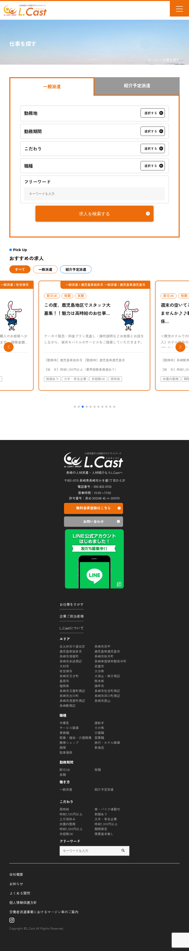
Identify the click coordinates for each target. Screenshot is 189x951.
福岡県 (64, 685)
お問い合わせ (93, 521)
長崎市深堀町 (69, 656)
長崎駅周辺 (68, 705)
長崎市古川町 (69, 695)
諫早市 (99, 685)
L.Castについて (72, 627)
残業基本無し (104, 833)
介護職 (99, 732)
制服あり (100, 814)
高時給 (64, 809)
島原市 (64, 680)
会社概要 (16, 874)
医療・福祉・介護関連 (76, 737)
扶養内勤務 (68, 824)
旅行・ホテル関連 (107, 742)
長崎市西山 (102, 700)
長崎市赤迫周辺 (71, 661)
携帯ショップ (69, 742)
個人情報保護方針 (23, 902)
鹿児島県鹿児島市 (107, 651)
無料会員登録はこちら (93, 507)
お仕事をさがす (72, 604)
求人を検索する (94, 213)
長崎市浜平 (102, 646)
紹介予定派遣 (104, 789)
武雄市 (99, 666)
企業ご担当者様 (72, 616)
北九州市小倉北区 (72, 646)
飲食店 (99, 747)
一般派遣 (66, 789)
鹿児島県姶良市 (71, 651)
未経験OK (66, 833)
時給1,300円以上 (106, 824)
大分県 (99, 671)
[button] (75, 407)
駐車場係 (66, 752)
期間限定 (100, 828)
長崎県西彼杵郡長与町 (110, 661)
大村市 (64, 666)
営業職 (99, 737)
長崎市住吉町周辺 (107, 690)
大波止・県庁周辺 (107, 676)
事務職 (64, 732)
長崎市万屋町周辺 (72, 690)
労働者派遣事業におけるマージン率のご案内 (43, 911)
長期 (63, 774)
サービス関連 (69, 727)
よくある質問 (19, 893)
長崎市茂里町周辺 (72, 700)
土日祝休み (68, 819)
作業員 (64, 722)
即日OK (65, 769)
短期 (97, 769)
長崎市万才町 (69, 676)
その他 (99, 727)
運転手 (99, 722)
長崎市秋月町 (104, 656)
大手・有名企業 (105, 819)
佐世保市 (66, 671)
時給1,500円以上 (71, 828)
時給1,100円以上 (71, 814)
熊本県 (99, 680)
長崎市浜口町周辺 (107, 695)
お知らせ (16, 883)
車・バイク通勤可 (107, 809)
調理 (63, 747)
